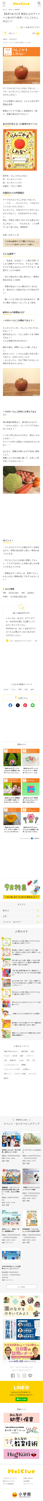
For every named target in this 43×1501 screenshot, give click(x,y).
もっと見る (21, 1287)
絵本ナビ (12, 235)
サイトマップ (28, 1484)
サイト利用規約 (8, 1484)
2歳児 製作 (24, 1051)
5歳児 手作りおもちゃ (11, 1051)
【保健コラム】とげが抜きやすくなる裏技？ (26, 1013)
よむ (5, 916)
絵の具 (15, 1056)
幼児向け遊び (14, 593)
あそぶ (6, 910)
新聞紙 (23, 1065)
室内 (20, 689)
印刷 (33, 33)
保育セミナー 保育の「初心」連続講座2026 (10, 1230)
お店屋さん (26, 1069)
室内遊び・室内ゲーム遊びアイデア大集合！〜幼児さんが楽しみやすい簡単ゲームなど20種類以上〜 (26, 952)
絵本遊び (17, 9)
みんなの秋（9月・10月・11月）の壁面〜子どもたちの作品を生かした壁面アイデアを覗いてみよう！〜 (26, 983)
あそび (11, 9)
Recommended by (25, 838)
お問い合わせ (28, 1478)
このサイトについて (10, 1478)
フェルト (7, 1056)
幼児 (26, 689)
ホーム (5, 9)
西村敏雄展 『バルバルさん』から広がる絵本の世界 (31, 1230)
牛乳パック (7, 1074)
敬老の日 (13, 1060)
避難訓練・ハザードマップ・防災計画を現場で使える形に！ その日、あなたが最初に (11, 1191)
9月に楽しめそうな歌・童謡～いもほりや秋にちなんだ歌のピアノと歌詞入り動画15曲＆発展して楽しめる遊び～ (26, 962)
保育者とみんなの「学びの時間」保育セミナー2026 (11, 1151)
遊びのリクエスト (9, 1481)
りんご (13, 689)
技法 (32, 1051)
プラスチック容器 (20, 1074)
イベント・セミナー (12, 922)
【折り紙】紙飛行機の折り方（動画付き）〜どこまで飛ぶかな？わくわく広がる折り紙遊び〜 (26, 973)
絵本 (32, 689)
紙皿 (21, 1056)
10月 (28, 1060)
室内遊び (30, 593)
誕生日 (6, 1078)
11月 (5, 1060)
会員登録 (26, 1481)
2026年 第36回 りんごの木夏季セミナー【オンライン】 (11, 1267)
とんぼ (21, 1060)
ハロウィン (29, 1056)
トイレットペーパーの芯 (12, 1069)
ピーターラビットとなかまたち (31, 1151)
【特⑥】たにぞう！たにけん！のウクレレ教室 (31, 1188)
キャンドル (32, 1074)
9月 (34, 1060)
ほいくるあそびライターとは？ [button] (21, 641)
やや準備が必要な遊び (18, 596)
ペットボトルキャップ (11, 1065)
